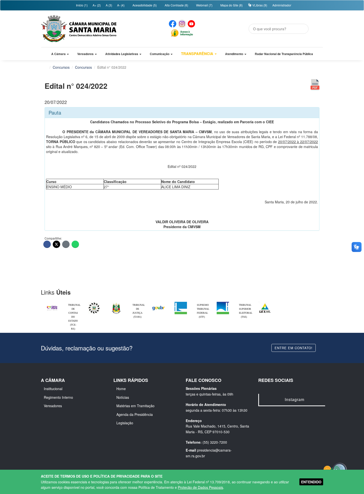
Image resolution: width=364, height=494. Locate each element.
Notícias (122, 397)
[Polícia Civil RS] (94, 303)
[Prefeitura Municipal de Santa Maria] (52, 305)
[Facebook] (47, 244)
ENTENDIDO (311, 481)
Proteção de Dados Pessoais (200, 487)
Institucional (53, 388)
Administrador (281, 5)
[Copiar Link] (66, 244)
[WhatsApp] (75, 244)
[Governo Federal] (158, 303)
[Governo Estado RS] (116, 303)
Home (121, 388)
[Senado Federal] (223, 303)
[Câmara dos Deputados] (181, 303)
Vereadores (53, 405)
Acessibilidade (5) (144, 5)
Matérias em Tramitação (135, 405)
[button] (60, 54)
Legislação (124, 422)
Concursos (61, 67)
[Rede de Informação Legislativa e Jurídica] (265, 303)
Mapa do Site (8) (231, 5)
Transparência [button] (197, 53)
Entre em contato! (293, 347)
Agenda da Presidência (134, 414)
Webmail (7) (203, 5)
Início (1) (81, 5)
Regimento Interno (58, 397)
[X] (56, 244)
